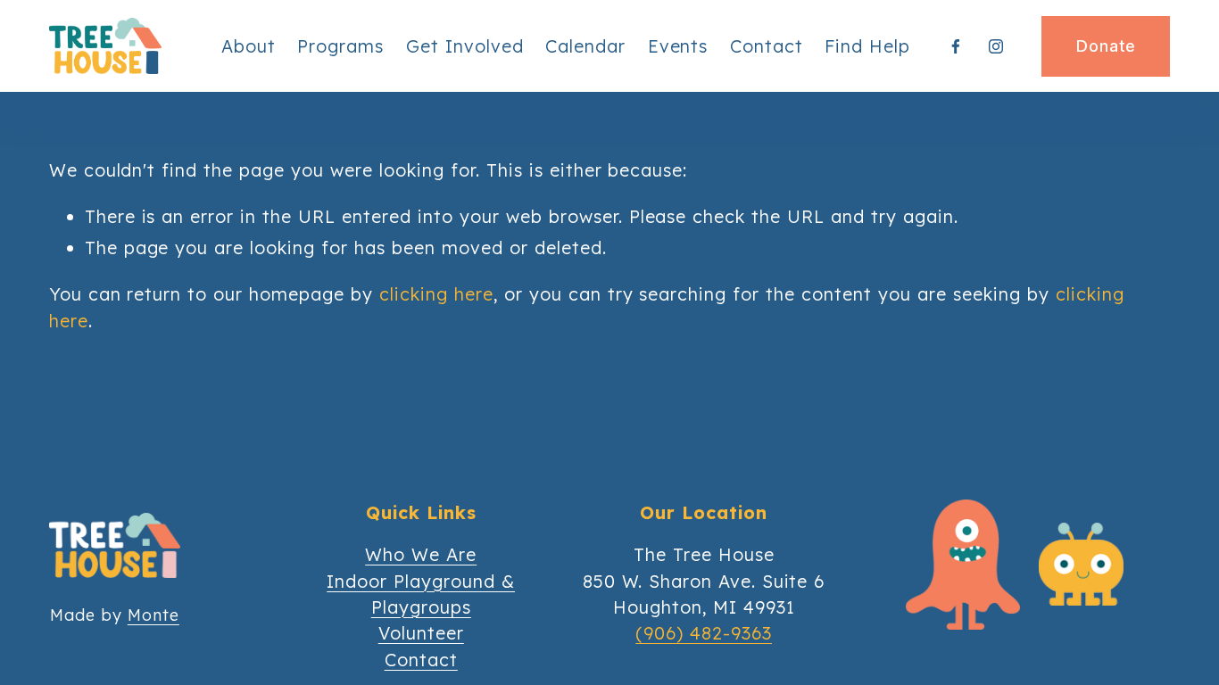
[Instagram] (996, 46)
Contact (766, 46)
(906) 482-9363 (703, 633)
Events (678, 46)
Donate (1105, 46)
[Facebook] (956, 46)
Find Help (867, 46)
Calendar (585, 46)
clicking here (436, 294)
